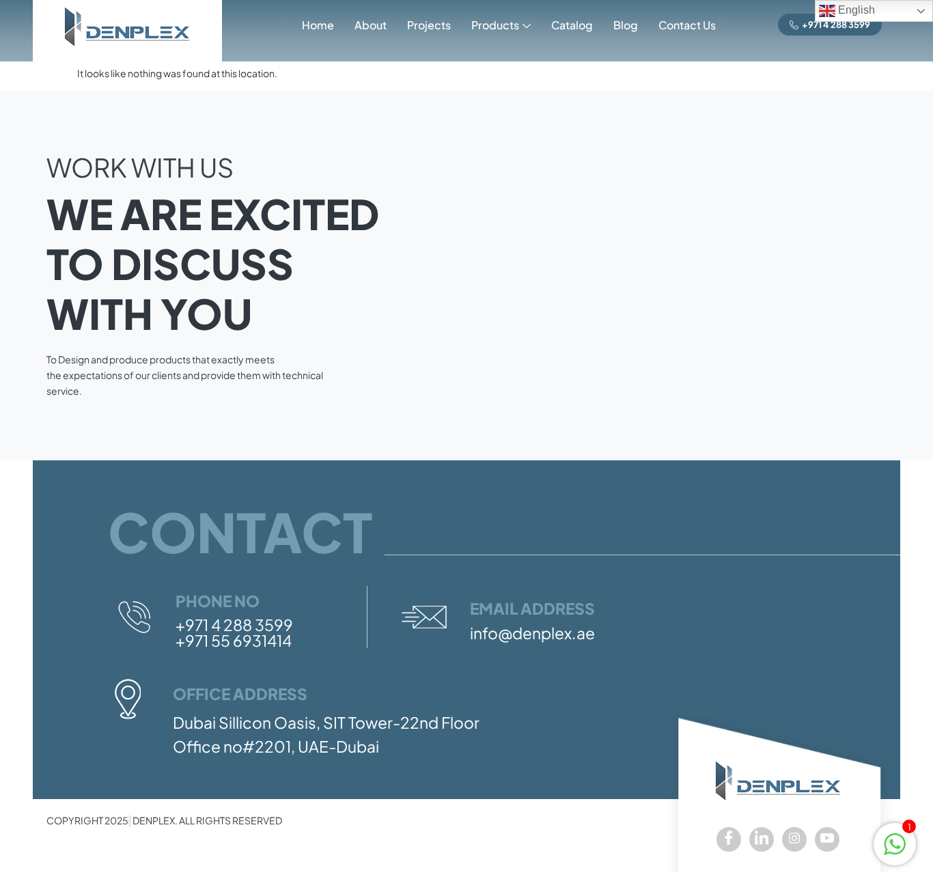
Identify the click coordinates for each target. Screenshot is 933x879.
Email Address (532, 608)
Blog (625, 25)
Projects (429, 25)
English (855, 10)
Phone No (218, 601)
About (370, 25)
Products (495, 25)
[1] (895, 851)
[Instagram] (794, 839)
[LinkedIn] (761, 839)
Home (318, 25)
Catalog (572, 25)
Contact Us (687, 25)
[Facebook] (728, 839)
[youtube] (827, 839)
